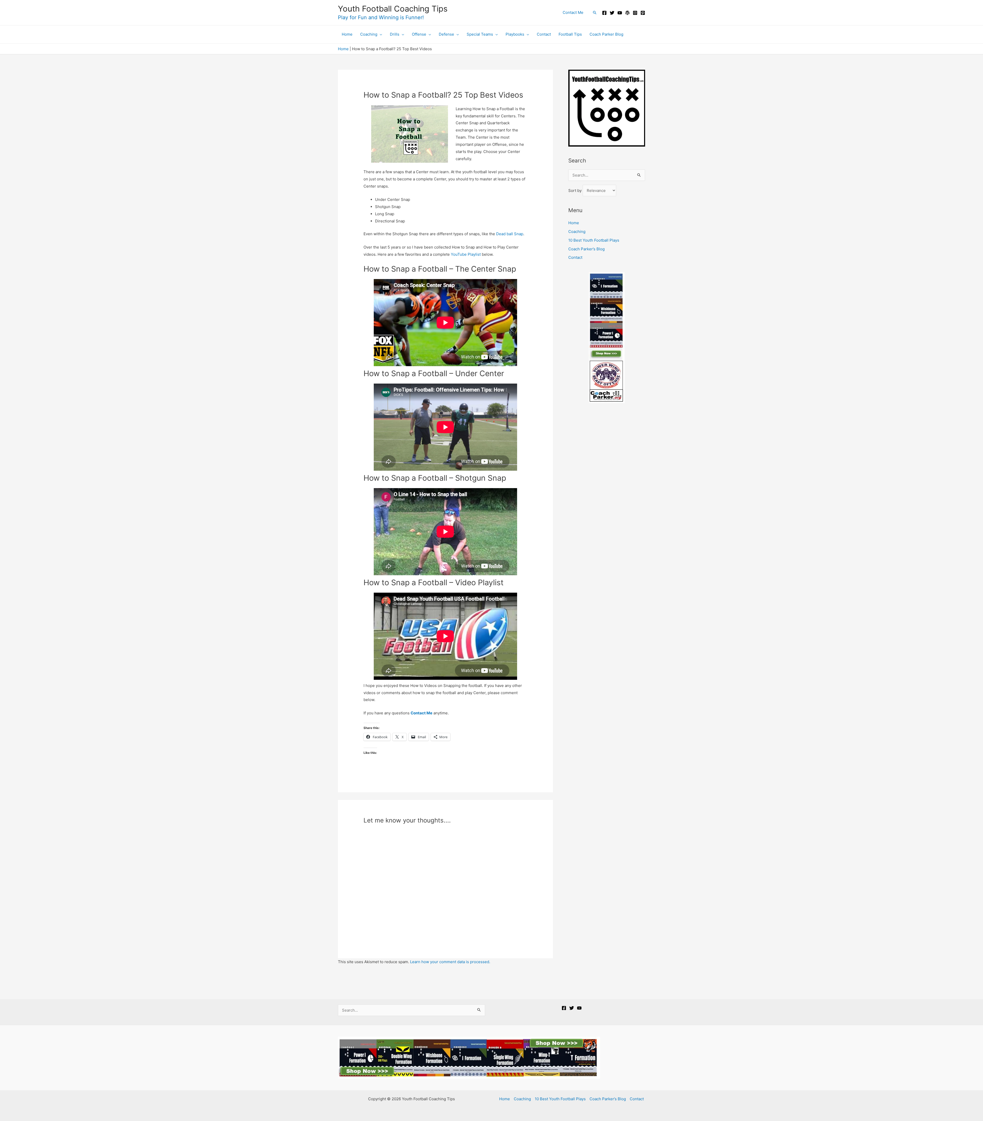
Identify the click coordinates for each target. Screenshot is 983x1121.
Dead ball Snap (509, 233)
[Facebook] (604, 13)
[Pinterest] (642, 13)
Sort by (575, 190)
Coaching (576, 231)
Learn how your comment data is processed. (450, 961)
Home (343, 48)
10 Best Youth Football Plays (593, 240)
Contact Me (421, 713)
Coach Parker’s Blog (586, 248)
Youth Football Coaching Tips (392, 8)
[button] (594, 12)
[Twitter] (612, 13)
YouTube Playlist (466, 254)
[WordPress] (627, 13)
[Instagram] (635, 13)
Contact (575, 257)
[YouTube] (619, 13)
